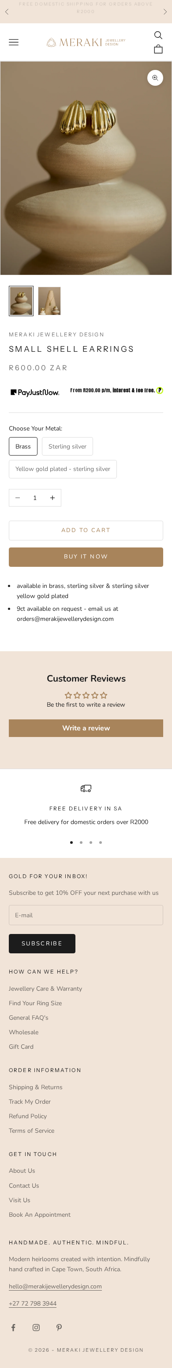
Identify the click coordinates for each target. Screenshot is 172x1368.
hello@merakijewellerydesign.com (55, 1286)
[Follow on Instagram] (36, 1327)
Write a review (86, 728)
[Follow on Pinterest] (59, 1327)
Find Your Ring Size (35, 1003)
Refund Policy (28, 1116)
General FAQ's (29, 1018)
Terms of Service (31, 1131)
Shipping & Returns (36, 1087)
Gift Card (21, 1047)
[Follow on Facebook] (13, 1327)
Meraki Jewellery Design (57, 334)
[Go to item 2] (49, 301)
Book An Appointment (40, 1215)
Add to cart (86, 530)
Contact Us (24, 1186)
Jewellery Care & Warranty (45, 989)
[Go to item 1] (21, 301)
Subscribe (42, 944)
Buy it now (86, 557)
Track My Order (30, 1102)
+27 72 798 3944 (32, 1303)
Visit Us (19, 1200)
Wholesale (23, 1032)
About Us (22, 1171)
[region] (86, 805)
